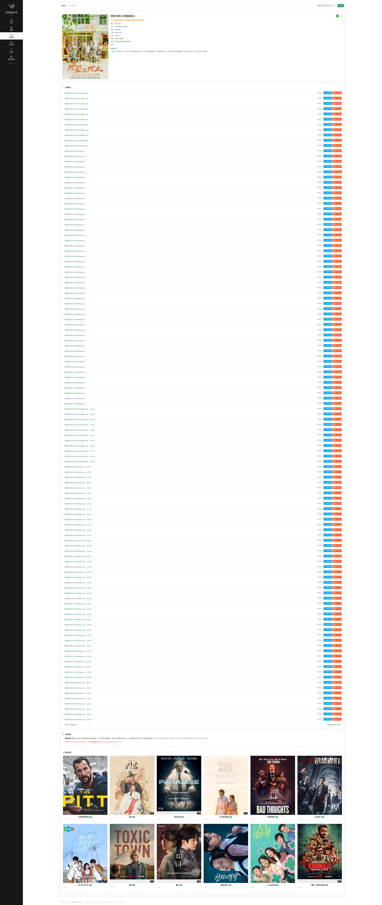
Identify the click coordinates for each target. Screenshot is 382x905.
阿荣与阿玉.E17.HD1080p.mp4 (75, 319)
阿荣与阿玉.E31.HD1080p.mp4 (75, 246)
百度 (117, 902)
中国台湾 (118, 23)
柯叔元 (117, 41)
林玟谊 (129, 41)
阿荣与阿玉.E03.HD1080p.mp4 (75, 393)
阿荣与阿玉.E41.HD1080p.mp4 (75, 193)
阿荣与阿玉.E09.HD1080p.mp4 (75, 361)
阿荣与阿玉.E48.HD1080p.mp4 (75, 156)
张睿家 (121, 41)
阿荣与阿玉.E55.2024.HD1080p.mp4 (76, 119)
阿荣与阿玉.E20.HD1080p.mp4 (75, 304)
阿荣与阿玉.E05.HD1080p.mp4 (75, 383)
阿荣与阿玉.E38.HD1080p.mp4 (75, 209)
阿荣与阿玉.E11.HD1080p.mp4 (75, 351)
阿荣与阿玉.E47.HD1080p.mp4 (75, 161)
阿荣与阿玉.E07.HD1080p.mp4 (75, 372)
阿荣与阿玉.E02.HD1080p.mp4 (75, 398)
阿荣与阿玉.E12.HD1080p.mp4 (75, 346)
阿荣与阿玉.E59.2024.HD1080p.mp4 (76, 98)
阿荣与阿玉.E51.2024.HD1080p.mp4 (76, 140)
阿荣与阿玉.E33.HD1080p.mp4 (75, 235)
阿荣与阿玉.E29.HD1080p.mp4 (75, 256)
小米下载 (338, 408)
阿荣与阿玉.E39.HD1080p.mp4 (75, 204)
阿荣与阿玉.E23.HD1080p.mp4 (75, 288)
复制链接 (319, 93)
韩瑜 (125, 41)
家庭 (119, 29)
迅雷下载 (328, 93)
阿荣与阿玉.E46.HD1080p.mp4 (75, 167)
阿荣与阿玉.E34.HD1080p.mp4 (75, 230)
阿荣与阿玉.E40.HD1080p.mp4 (75, 198)
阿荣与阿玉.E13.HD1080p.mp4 (75, 340)
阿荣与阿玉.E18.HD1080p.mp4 (75, 314)
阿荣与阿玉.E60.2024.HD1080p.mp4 (76, 93)
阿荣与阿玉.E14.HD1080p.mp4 (75, 335)
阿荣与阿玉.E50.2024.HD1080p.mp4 (76, 146)
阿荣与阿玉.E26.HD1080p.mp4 (75, 272)
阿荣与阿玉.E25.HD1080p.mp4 (75, 277)
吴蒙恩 (121, 38)
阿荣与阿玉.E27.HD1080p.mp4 (75, 267)
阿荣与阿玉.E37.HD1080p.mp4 (75, 214)
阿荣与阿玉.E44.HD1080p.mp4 (75, 177)
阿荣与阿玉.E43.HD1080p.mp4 (75, 183)
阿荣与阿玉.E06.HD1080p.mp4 (75, 377)
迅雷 (124, 902)
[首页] (11, 6)
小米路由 (338, 93)
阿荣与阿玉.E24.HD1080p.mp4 (75, 283)
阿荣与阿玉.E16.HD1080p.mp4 (75, 325)
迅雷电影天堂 (107, 902)
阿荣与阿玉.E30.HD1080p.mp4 (75, 251)
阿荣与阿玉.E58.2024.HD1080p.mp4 (76, 104)
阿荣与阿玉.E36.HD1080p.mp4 (75, 219)
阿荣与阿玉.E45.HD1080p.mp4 (75, 172)
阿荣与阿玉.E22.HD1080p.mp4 (75, 293)
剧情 (116, 29)
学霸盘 (113, 902)
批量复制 (74, 725)
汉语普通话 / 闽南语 (121, 26)
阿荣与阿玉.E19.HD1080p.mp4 (75, 309)
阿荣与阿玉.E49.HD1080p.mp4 (75, 151)
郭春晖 (117, 38)
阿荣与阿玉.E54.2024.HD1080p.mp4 (76, 125)
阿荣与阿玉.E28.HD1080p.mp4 (75, 261)
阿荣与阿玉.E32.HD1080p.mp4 (75, 240)
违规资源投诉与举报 (333, 725)
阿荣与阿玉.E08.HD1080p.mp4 (75, 367)
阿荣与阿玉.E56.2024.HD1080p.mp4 (76, 114)
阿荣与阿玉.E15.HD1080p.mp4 (75, 330)
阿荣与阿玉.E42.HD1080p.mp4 (75, 188)
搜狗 (121, 902)
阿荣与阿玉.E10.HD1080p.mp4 (75, 356)
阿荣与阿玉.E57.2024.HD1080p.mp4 (76, 109)
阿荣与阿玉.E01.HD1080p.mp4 (75, 404)
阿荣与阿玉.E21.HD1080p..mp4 (75, 298)
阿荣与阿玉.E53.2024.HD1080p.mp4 (76, 130)
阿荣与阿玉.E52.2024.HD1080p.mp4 (76, 135)
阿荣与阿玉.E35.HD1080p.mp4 (75, 225)
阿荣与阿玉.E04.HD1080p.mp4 (75, 388)
